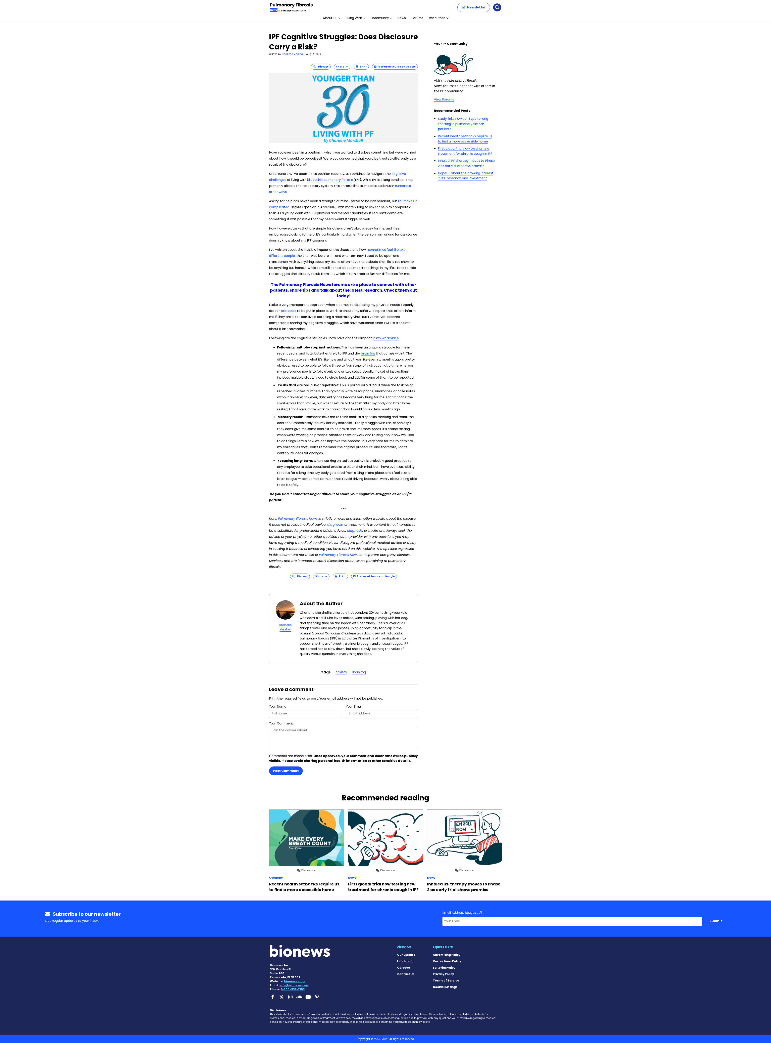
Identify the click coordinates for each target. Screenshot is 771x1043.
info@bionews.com (294, 985)
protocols (288, 310)
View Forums (444, 99)
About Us (404, 947)
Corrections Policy (447, 961)
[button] (473, 7)
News (401, 18)
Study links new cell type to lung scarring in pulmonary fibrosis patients (463, 123)
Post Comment (286, 770)
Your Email (354, 706)
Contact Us (405, 974)
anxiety (341, 672)
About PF (330, 18)
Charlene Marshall (293, 54)
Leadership (405, 961)
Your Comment (281, 723)
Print (362, 66)
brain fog (368, 353)
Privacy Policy (443, 974)
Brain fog (359, 672)
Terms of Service (446, 980)
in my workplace (386, 338)
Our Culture (406, 955)
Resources (437, 18)
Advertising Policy (446, 955)
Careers (403, 968)
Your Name (277, 706)
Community (379, 18)
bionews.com (294, 981)
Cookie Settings (445, 987)
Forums (417, 18)
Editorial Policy (444, 968)
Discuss (322, 66)
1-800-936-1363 (293, 989)
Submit (716, 921)
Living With (354, 18)
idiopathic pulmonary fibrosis (330, 179)
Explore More (443, 947)
